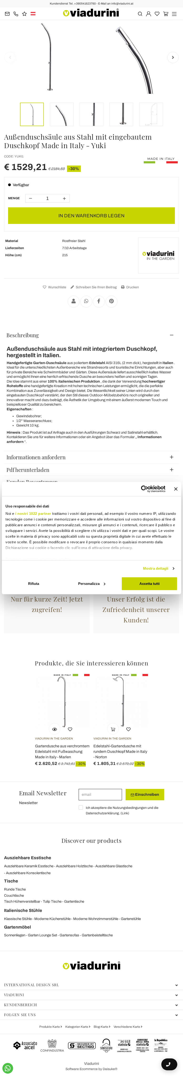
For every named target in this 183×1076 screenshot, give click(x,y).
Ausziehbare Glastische (113, 866)
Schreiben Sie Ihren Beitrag (96, 287)
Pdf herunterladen (27, 469)
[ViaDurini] (91, 12)
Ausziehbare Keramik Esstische (28, 866)
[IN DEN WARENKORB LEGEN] (113, 729)
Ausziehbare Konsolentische (28, 873)
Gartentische (74, 901)
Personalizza (89, 584)
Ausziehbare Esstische (27, 857)
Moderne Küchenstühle (52, 919)
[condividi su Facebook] (99, 302)
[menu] (174, 13)
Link (125, 813)
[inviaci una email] (7, 13)
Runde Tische (15, 889)
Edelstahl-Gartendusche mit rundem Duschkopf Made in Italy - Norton (120, 751)
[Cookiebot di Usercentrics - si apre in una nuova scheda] (144, 489)
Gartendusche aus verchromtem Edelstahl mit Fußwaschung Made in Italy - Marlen (62, 751)
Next (173, 57)
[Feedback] (24, 13)
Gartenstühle (131, 919)
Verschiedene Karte (127, 1027)
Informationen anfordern (36, 457)
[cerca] (139, 13)
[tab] (91, 335)
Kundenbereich (20, 1004)
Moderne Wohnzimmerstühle (95, 919)
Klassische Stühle (18, 919)
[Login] (148, 13)
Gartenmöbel (17, 927)
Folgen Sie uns (20, 1014)
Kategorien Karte (77, 1027)
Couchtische (14, 895)
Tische (11, 881)
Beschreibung (22, 335)
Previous (10, 57)
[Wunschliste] (70, 729)
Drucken (132, 287)
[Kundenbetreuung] (15, 13)
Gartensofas (69, 935)
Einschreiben (146, 794)
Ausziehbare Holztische (74, 866)
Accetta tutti (149, 584)
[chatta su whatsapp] (7, 1068)
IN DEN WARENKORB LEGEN (91, 215)
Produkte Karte (50, 1027)
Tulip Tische (52, 901)
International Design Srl (31, 984)
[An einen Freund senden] (74, 302)
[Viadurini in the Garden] (158, 255)
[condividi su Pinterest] (111, 302)
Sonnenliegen (14, 935)
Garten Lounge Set (42, 935)
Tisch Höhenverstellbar (22, 901)
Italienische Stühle (23, 910)
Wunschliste (56, 287)
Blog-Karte (101, 1027)
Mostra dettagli (155, 568)
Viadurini (14, 994)
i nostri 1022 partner (33, 514)
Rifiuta (33, 584)
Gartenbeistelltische (97, 935)
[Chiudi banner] (176, 489)
